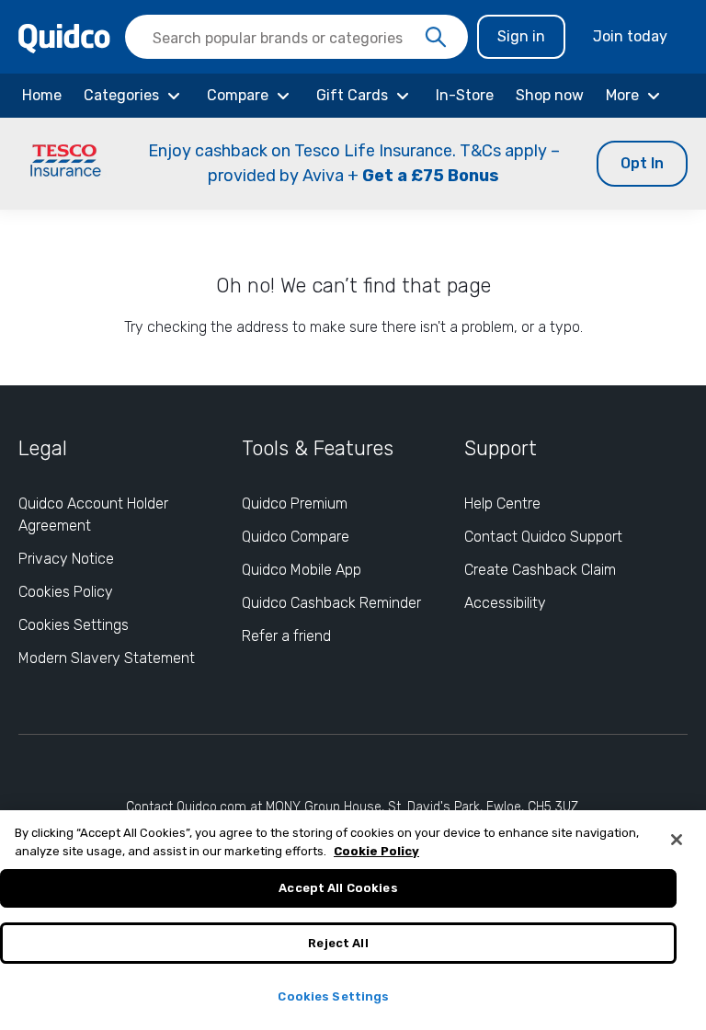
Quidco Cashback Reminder (331, 603)
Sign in (521, 36)
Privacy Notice (66, 558)
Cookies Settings (73, 625)
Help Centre (502, 503)
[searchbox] (296, 37)
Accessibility (505, 603)
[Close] (676, 839)
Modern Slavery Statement (106, 658)
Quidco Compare (295, 536)
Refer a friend (286, 636)
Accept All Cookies (338, 888)
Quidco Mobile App (301, 569)
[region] (353, 920)
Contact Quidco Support (543, 536)
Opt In (642, 163)
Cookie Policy (376, 851)
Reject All (338, 943)
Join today (630, 36)
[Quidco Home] (64, 37)
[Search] (436, 38)
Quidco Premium (294, 503)
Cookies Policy (65, 592)
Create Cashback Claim (540, 569)
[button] (353, 164)
